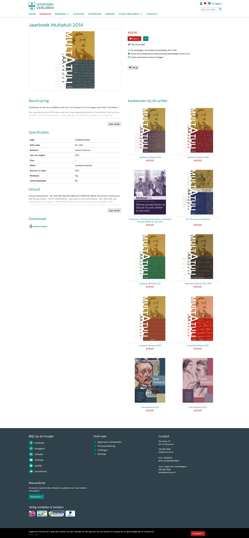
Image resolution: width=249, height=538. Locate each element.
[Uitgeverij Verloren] (41, 5)
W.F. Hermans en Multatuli (198, 219)
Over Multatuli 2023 (198, 407)
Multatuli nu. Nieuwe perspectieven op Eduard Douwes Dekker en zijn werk (150, 220)
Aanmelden (35, 496)
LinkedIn (38, 454)
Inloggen (216, 3)
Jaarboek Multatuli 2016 (198, 157)
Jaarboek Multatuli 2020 (150, 345)
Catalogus (102, 450)
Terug (134, 67)
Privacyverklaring (106, 446)
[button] (68, 14)
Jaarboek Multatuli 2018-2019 (197, 283)
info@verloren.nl (165, 451)
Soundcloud (40, 471)
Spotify (38, 465)
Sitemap (101, 454)
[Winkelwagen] (209, 3)
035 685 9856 (164, 449)
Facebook (39, 443)
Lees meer (33, 534)
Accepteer (197, 533)
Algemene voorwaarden (109, 442)
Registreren (201, 3)
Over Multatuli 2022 (150, 407)
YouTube (38, 460)
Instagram (39, 448)
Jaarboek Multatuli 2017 (150, 283)
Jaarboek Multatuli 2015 (150, 157)
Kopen (135, 38)
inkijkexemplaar (39, 226)
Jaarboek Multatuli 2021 (198, 345)
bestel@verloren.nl (167, 472)
